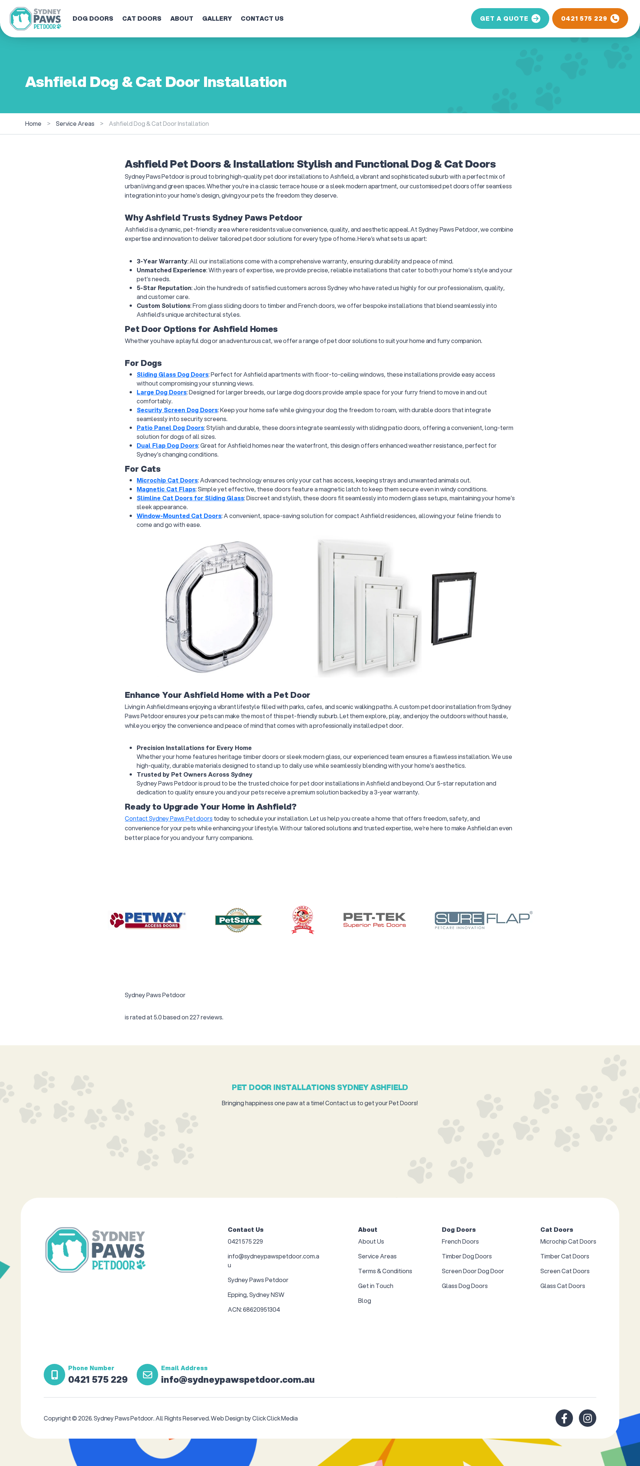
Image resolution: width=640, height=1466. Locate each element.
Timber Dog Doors (467, 1256)
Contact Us (262, 18)
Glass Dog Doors (465, 1285)
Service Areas (75, 123)
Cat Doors (141, 18)
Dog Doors (93, 18)
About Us (371, 1241)
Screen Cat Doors (565, 1271)
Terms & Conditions (385, 1271)
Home (33, 123)
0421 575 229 (584, 18)
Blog (364, 1300)
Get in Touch (375, 1285)
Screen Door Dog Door (473, 1271)
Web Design (227, 1418)
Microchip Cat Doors (568, 1241)
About (181, 18)
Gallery (217, 18)
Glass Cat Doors (562, 1285)
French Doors (460, 1241)
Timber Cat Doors (564, 1256)
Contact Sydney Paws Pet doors (168, 818)
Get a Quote (504, 18)
